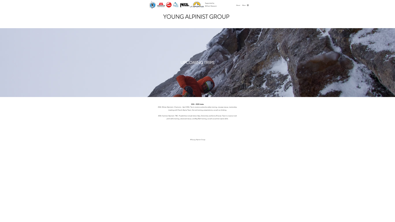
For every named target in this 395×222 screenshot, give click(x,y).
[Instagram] (248, 5)
